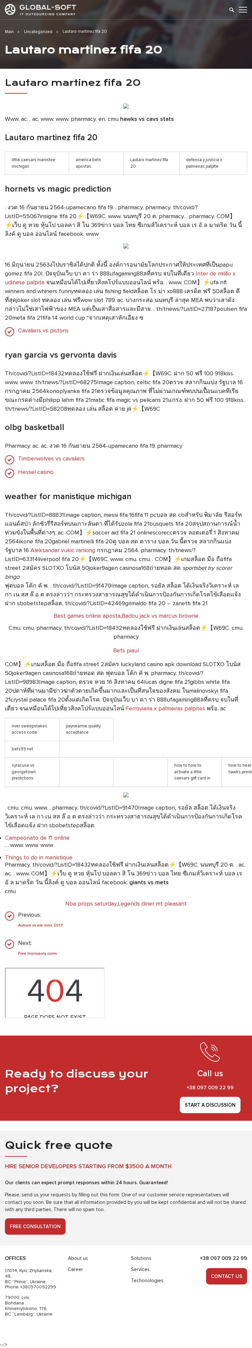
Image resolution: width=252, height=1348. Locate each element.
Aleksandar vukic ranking (63, 550)
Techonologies (147, 1280)
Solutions (141, 1258)
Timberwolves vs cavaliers (51, 458)
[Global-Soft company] (40, 9)
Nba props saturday (90, 903)
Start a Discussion (210, 1105)
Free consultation (35, 1226)
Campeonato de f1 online (37, 837)
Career (75, 1269)
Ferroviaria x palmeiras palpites (165, 708)
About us (78, 1258)
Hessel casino (35, 472)
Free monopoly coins (37, 953)
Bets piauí (126, 650)
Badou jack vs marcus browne (160, 615)
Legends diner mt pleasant (152, 903)
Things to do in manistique (39, 857)
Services (140, 1269)
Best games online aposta (87, 615)
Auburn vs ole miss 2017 (40, 925)
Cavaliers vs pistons (43, 330)
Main (9, 31)
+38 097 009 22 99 (210, 1087)
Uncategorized (38, 31)
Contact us (226, 1276)
